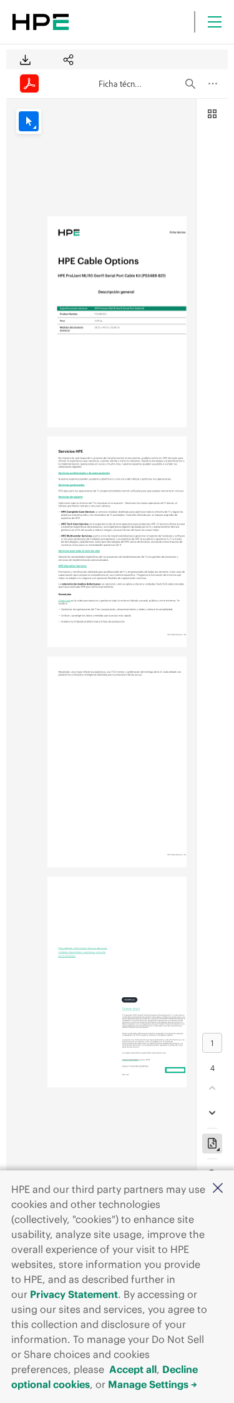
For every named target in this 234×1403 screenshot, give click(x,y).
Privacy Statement (74, 1294)
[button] (218, 1189)
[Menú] (215, 22)
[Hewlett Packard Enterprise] (40, 22)
